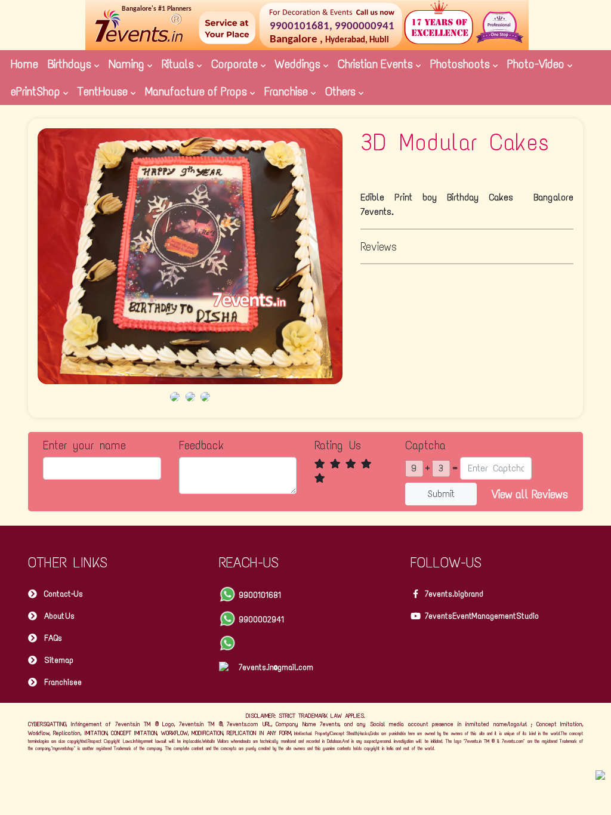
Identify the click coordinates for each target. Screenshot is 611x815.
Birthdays (71, 64)
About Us (59, 616)
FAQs (53, 638)
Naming (128, 64)
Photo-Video (537, 64)
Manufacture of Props (197, 91)
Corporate (236, 64)
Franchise (287, 91)
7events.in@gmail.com (276, 667)
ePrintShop (37, 91)
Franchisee (63, 682)
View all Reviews (530, 494)
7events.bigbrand (454, 594)
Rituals (179, 64)
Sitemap (58, 660)
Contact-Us (63, 594)
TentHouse (104, 91)
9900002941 (261, 620)
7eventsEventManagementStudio (482, 616)
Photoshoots (461, 64)
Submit (441, 493)
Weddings (299, 64)
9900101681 (260, 595)
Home (24, 64)
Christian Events (377, 64)
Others (342, 91)
